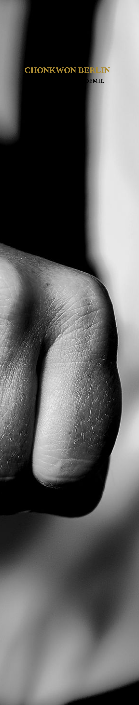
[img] (69, 352)
